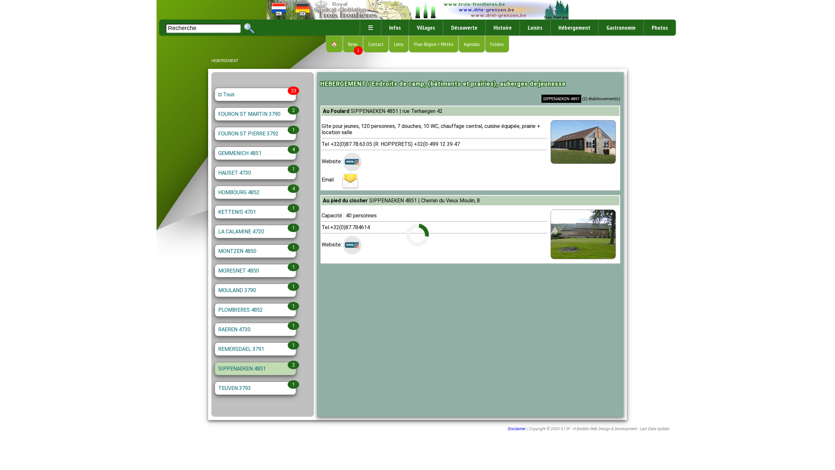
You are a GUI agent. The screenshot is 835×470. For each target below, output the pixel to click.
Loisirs (535, 27)
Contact (376, 44)
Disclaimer (517, 429)
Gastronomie (621, 27)
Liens (398, 44)
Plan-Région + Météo (433, 44)
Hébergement (574, 27)
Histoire (502, 27)
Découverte (464, 27)
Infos (395, 27)
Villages (426, 27)
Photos (660, 27)
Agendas (472, 44)
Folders (497, 44)
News (353, 47)
